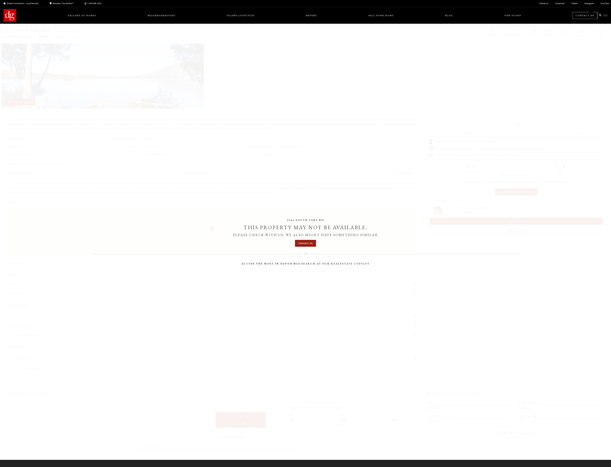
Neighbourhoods (161, 15)
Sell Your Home (381, 15)
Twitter (574, 3)
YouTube (604, 3)
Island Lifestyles (241, 15)
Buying (311, 15)
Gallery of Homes (82, 15)
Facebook (560, 3)
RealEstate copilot (350, 263)
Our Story (512, 15)
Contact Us (585, 15)
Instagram (589, 3)
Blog (449, 15)
